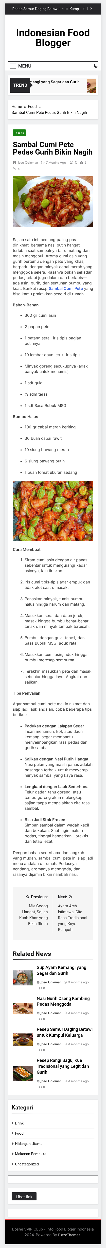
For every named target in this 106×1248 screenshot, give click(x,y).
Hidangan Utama (28, 1144)
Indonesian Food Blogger (53, 38)
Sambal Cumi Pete (66, 288)
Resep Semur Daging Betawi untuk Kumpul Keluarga (47, 9)
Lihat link (24, 1196)
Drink (19, 1123)
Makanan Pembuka (30, 1154)
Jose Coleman (28, 162)
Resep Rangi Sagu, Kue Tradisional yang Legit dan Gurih (63, 1066)
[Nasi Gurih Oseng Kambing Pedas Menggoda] (93, 88)
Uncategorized (27, 1164)
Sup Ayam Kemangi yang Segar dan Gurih (39, 82)
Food (19, 132)
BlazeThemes (69, 1235)
